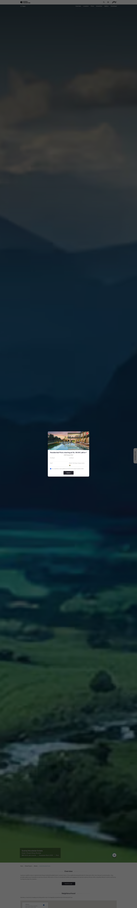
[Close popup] (87, 433)
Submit (68, 472)
